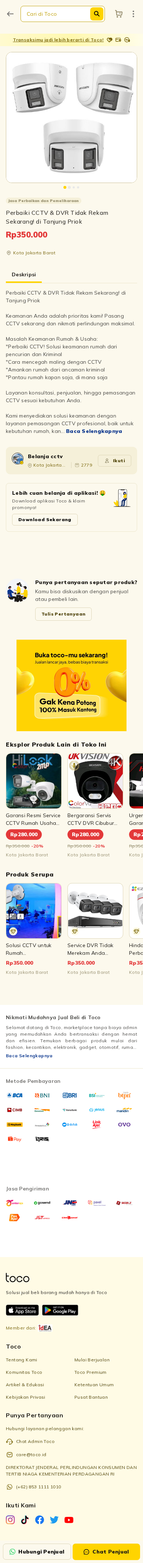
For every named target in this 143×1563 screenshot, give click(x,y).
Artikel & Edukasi (25, 1384)
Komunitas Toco (24, 1372)
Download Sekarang (45, 519)
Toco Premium (90, 1372)
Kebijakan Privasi (25, 1397)
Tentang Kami (21, 1359)
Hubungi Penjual (41, 1551)
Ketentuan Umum (94, 1384)
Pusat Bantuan (91, 1397)
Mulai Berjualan (92, 1359)
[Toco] (71, 685)
